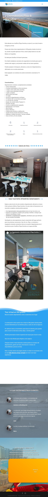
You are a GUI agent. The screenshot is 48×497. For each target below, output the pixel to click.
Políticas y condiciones (35, 495)
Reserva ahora (37, 32)
